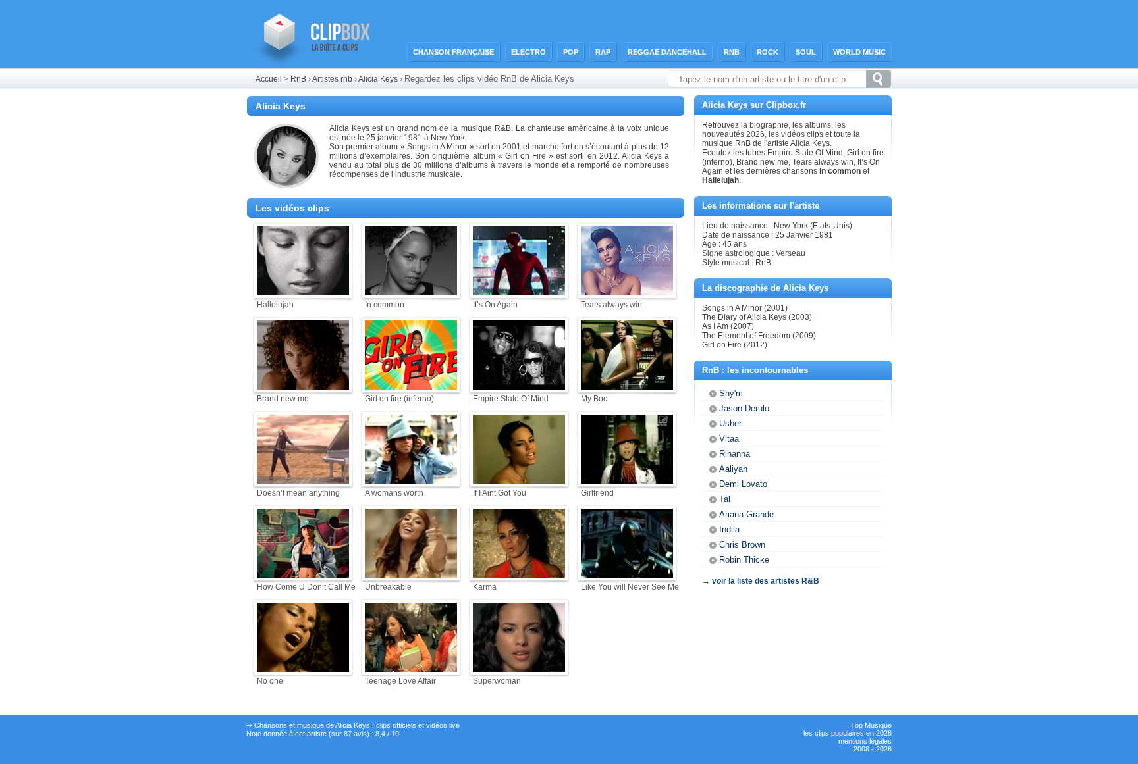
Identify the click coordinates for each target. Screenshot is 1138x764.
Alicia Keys (378, 79)
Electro (528, 52)
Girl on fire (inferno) (399, 398)
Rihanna (734, 454)
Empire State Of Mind (511, 398)
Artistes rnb (332, 79)
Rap (602, 52)
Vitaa (729, 439)
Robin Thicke (744, 560)
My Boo (594, 398)
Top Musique (871, 725)
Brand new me (283, 398)
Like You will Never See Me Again (641, 587)
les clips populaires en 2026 (847, 733)
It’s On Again (495, 304)
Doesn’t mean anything (298, 492)
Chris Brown (742, 544)
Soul (806, 52)
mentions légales (865, 741)
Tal (724, 499)
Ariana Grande (746, 514)
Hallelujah (275, 304)
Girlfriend (597, 492)
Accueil (269, 79)
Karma (485, 587)
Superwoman (497, 681)
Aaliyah (733, 469)
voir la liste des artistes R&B (765, 581)
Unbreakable (388, 587)
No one (270, 681)
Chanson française (453, 52)
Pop (570, 52)
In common (384, 304)
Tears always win (611, 304)
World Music (859, 52)
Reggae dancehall (667, 52)
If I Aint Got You (499, 492)
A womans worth (394, 492)
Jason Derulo (744, 408)
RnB (732, 52)
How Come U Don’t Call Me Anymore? (325, 587)
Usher (730, 423)
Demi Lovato (743, 484)
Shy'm (731, 393)
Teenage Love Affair (400, 681)
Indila (729, 529)
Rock (767, 52)
